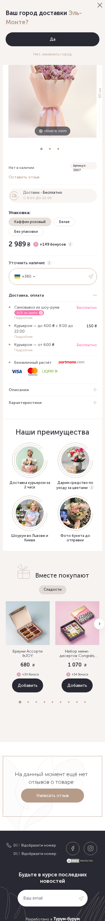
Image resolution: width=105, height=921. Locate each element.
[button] (20, 702)
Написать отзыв (52, 795)
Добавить (28, 685)
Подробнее (23, 318)
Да (52, 39)
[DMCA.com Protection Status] (82, 861)
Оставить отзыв (24, 177)
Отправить (91, 276)
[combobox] (23, 276)
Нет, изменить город (52, 54)
